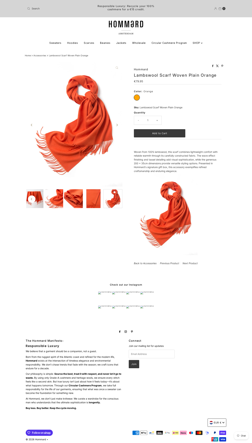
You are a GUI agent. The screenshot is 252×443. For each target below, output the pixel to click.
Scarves (89, 42)
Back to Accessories (145, 263)
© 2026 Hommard (36, 439)
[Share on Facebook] (213, 66)
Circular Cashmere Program (169, 42)
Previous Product (169, 263)
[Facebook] (120, 331)
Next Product (190, 263)
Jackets (121, 42)
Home (28, 55)
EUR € (217, 422)
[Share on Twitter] (218, 66)
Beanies (105, 42)
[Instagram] (125, 331)
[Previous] (31, 125)
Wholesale (139, 42)
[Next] (117, 125)
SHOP (197, 42)
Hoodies (72, 42)
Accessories (39, 55)
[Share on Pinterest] (222, 66)
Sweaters (55, 42)
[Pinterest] (132, 331)
